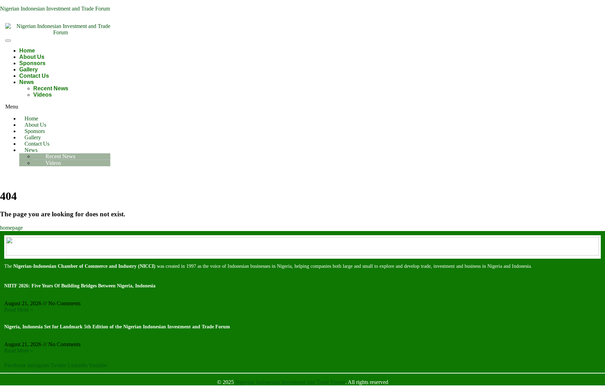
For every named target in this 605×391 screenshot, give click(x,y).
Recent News (50, 88)
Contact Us (34, 76)
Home (27, 51)
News (26, 82)
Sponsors (32, 63)
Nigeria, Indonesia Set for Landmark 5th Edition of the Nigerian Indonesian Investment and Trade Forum (117, 326)
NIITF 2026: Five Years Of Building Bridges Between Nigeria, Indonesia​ (79, 285)
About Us (31, 57)
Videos (42, 95)
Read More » (18, 310)
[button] (209, 107)
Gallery (28, 69)
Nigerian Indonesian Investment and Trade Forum (55, 9)
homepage (11, 228)
